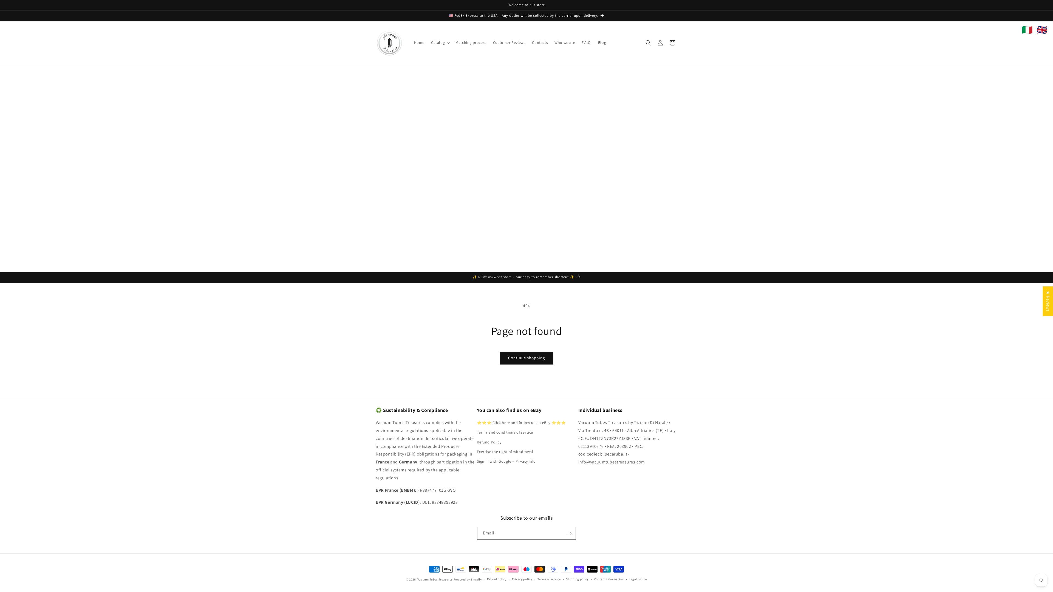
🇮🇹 (1027, 29)
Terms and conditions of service (505, 432)
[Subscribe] (570, 533)
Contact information (609, 579)
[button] (440, 42)
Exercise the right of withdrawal (505, 451)
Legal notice (638, 579)
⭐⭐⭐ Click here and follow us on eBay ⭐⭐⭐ (521, 422)
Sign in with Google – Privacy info (506, 461)
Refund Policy (489, 442)
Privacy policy (522, 579)
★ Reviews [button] (1048, 301)
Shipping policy (577, 579)
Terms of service (549, 579)
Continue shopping (526, 357)
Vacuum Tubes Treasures (435, 579)
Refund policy (496, 579)
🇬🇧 (1042, 29)
